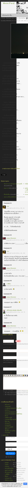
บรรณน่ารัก (8, 478)
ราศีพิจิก (9, 283)
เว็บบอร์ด (7, 432)
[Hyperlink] (25, 375)
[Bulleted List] (19, 375)
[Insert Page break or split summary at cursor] (23, 375)
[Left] (11, 375)
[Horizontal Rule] (21, 375)
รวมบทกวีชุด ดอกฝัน (11, 419)
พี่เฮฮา (6, 476)
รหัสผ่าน (7, 443)
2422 (13, 18)
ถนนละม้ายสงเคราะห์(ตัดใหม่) (13, 414)
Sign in (16, 18)
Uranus (7, 466)
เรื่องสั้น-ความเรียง (10, 430)
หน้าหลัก (3, 18)
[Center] (13, 375)
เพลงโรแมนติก (9, 427)
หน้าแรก (7, 404)
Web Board (8, 18)
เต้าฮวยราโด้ (8, 472)
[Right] (15, 375)
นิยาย (6, 415)
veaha (6, 464)
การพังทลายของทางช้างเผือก (13, 408)
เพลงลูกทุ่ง (8, 425)
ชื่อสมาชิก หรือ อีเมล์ (10, 437)
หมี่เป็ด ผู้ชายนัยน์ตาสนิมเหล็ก (14, 310)
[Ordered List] (17, 375)
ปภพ (8, 206)
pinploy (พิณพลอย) (11, 238)
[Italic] (6, 375)
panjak (7, 462)
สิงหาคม (7, 421)
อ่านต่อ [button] (19, 486)
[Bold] (4, 375)
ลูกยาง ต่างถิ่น (9, 470)
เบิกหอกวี (7, 423)
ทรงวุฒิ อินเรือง (9, 468)
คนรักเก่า (7, 410)
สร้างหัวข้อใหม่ (22, 18)
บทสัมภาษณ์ (8, 417)
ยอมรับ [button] (25, 483)
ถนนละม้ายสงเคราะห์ (11, 412)
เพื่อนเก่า (7, 429)
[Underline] (8, 375)
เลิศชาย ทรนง (9, 480)
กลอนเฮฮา (8, 406)
